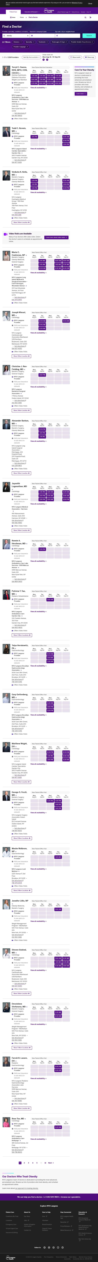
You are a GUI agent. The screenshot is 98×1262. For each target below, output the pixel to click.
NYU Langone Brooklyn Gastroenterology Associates (20, 668)
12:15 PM (66, 184)
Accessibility (67, 1259)
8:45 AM (42, 261)
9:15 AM (58, 962)
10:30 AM (66, 268)
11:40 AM (66, 137)
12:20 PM (50, 710)
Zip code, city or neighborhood (65, 32)
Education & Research (31, 12)
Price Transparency (48, 1257)
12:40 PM (66, 140)
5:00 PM (58, 808)
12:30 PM (66, 188)
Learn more (80, 94)
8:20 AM (50, 492)
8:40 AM (50, 496)
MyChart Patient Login (62, 12)
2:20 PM (42, 499)
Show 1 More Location (20, 222)
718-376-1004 (17, 883)
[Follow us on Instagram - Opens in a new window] (53, 1247)
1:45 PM (42, 437)
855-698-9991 (88, 1259)
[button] (90, 3)
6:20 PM (50, 801)
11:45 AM (50, 661)
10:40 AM (66, 756)
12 (45, 1163)
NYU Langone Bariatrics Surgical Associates (18, 391)
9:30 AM (50, 79)
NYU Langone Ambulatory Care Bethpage (18, 1138)
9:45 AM (42, 264)
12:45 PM (42, 429)
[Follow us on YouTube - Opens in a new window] (58, 1247)
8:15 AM (58, 264)
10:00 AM (50, 83)
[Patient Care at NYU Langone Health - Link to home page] (49, 10)
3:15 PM (34, 184)
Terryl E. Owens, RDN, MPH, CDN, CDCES (19, 70)
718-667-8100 (17, 831)
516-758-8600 (17, 1152)
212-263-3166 (17, 403)
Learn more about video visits (55, 237)
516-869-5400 (17, 581)
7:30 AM (34, 76)
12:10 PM (42, 375)
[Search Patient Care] (85, 17)
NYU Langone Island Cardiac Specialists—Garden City (19, 151)
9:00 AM (50, 76)
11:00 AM (42, 328)
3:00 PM (34, 180)
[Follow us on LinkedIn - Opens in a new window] (62, 1247)
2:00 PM (66, 144)
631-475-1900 (17, 300)
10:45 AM (42, 325)
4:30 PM (58, 801)
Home (22, 17)
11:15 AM (50, 658)
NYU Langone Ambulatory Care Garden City (18, 614)
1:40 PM (42, 492)
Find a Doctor (33, 17)
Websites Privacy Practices (85, 1257)
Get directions (19, 113)
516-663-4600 (17, 627)
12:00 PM (66, 499)
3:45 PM (42, 549)
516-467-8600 (17, 115)
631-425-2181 (16, 215)
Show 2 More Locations (20, 838)
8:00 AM (34, 79)
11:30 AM (66, 180)
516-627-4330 (17, 348)
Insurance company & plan (38, 32)
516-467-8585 (17, 1101)
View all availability (37, 88)
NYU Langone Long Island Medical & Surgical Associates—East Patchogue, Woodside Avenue (19, 281)
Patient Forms (75, 12)
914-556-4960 (17, 523)
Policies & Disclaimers (61, 1257)
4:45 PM (58, 804)
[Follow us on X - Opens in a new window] (49, 1247)
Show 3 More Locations (21, 635)
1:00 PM (34, 137)
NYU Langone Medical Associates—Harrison (20, 508)
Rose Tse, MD (18, 1118)
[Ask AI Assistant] (90, 17)
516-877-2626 (17, 162)
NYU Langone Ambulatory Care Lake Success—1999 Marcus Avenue (20, 98)
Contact (83, 12)
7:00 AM (42, 76)
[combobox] (16, 36)
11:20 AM (66, 492)
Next (50, 1163)
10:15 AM (66, 321)
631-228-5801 (17, 466)
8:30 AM (34, 83)
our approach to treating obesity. (26, 1188)
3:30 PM (34, 188)
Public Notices (72, 1257)
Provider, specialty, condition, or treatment (15, 32)
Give (88, 12)
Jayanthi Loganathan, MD (19, 485)
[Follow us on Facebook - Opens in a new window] (44, 1247)
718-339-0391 (17, 682)
